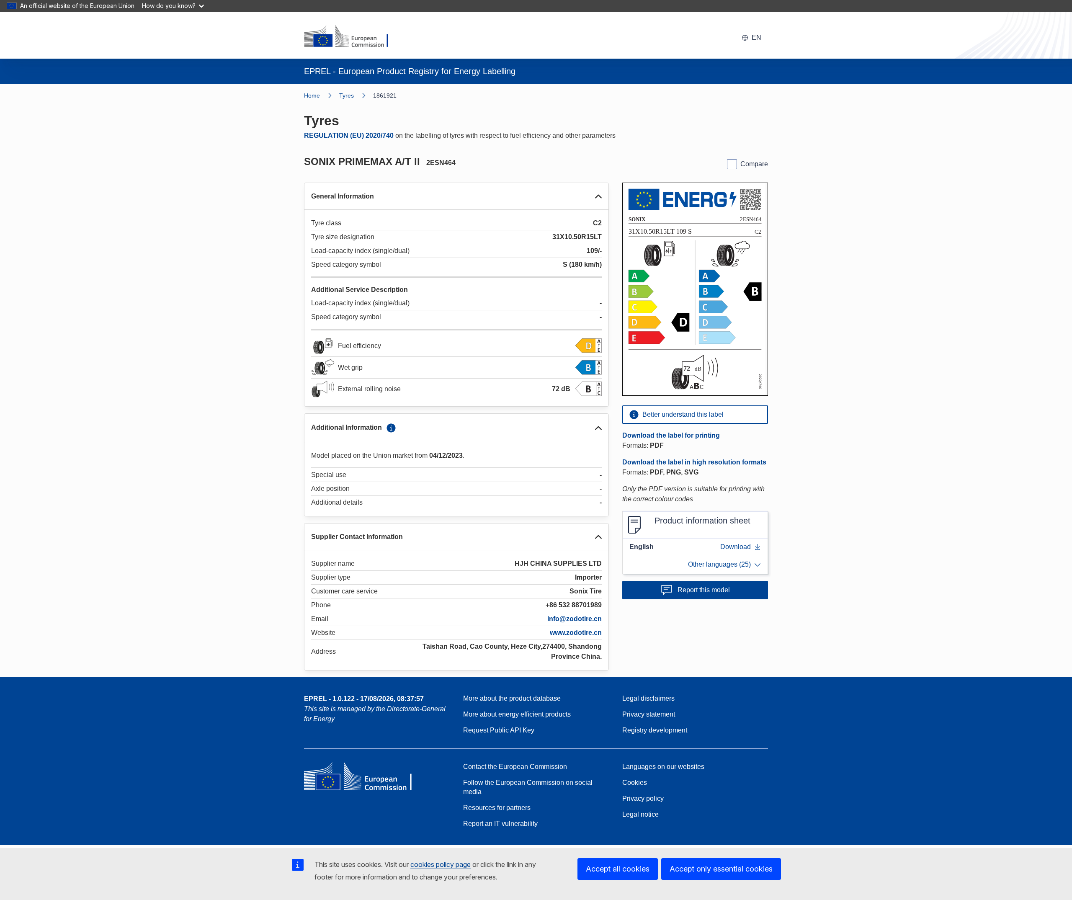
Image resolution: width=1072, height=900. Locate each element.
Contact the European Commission (515, 766)
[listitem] (356, 95)
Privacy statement (648, 714)
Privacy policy (643, 798)
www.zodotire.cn (576, 632)
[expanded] (598, 196)
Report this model (704, 589)
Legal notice (640, 814)
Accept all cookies (617, 868)
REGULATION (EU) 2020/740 (349, 135)
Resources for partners (497, 807)
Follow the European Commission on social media (528, 787)
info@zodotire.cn (574, 618)
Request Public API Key (498, 730)
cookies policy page (440, 864)
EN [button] (756, 37)
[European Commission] (351, 37)
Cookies (634, 782)
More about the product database (512, 698)
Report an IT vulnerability (500, 823)
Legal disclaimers (648, 698)
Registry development (654, 730)
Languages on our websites (663, 766)
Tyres (346, 95)
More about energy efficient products (517, 714)
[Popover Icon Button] (391, 428)
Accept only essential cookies (721, 868)
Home (312, 95)
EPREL (364, 698)
